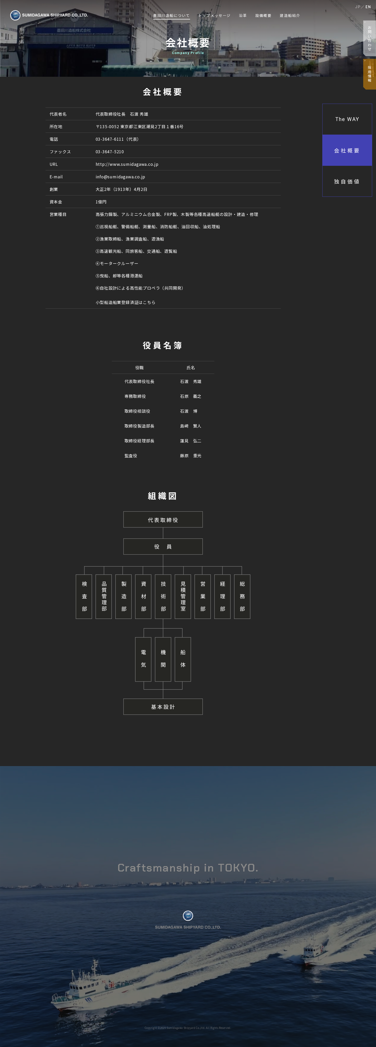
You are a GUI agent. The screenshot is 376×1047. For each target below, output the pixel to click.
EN (368, 7)
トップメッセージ (214, 15)
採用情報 (369, 74)
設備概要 (263, 15)
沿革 (243, 15)
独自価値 (347, 181)
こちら (149, 302)
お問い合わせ (369, 38)
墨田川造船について (171, 15)
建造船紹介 (290, 15)
